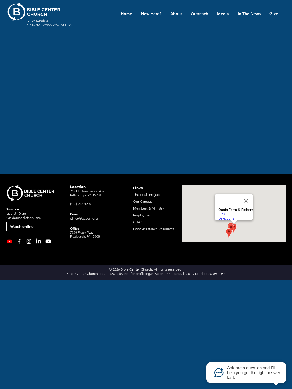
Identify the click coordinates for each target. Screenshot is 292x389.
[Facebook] (19, 241)
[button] (176, 13)
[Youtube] (48, 241)
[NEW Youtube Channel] (9, 241)
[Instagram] (29, 241)
